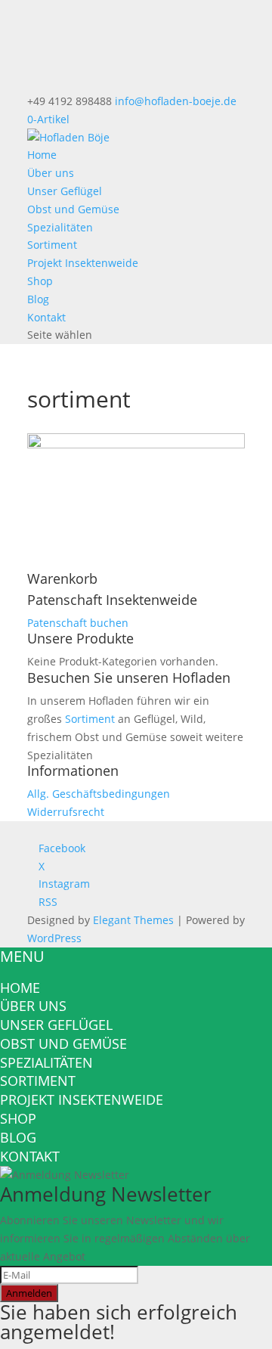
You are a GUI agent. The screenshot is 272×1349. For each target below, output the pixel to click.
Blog (38, 299)
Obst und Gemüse (73, 209)
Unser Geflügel (64, 191)
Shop (40, 281)
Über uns (50, 173)
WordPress (54, 938)
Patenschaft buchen (77, 623)
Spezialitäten (60, 227)
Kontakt (46, 317)
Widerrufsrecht (65, 812)
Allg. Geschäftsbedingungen (98, 793)
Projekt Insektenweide (82, 263)
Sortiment (52, 244)
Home (42, 154)
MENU (22, 956)
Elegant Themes (133, 920)
